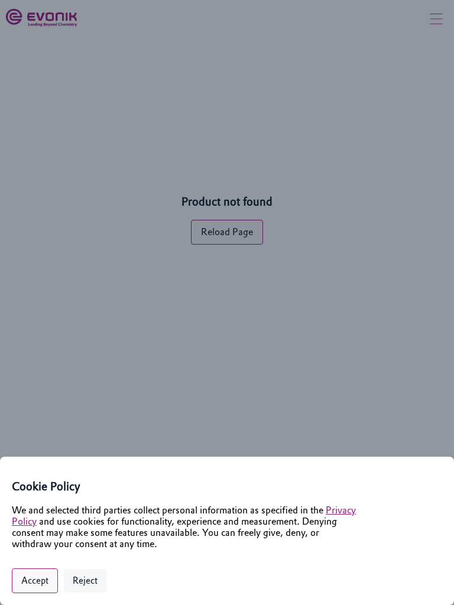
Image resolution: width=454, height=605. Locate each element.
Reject (85, 580)
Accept (34, 580)
